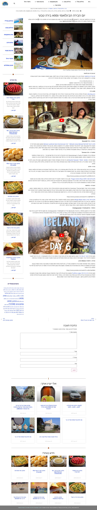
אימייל (75, 357)
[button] (14, 3)
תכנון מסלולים (8, 65)
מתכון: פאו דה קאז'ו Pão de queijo (13, 164)
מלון (19, 301)
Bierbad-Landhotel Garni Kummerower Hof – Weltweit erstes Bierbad (63, 144)
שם (75, 351)
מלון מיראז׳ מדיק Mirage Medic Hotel (84, 199)
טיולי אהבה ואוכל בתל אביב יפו (48, 437)
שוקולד (19, 312)
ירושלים (10, 296)
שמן (13, 312)
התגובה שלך (73, 332)
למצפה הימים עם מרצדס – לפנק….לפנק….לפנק (74, 406)
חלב (8, 291)
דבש (18, 291)
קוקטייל (12, 308)
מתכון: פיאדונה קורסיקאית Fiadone (13, 258)
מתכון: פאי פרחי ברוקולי (13, 228)
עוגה (22, 306)
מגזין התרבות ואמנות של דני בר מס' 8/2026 (39, 497)
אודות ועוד (58, 5)
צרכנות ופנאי (40, 2)
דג (14, 291)
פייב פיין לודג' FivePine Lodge (80, 273)
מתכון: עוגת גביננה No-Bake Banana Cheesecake (13, 132)
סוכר (6, 304)
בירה (14, 289)
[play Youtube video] (61, 120)
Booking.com (91, 94)
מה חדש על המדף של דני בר (13, 298)
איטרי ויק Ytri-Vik (83, 256)
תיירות (8, 312)
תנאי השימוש (38, 507)
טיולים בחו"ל (80, 2)
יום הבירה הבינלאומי (90, 76)
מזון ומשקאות (53, 2)
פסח (11, 306)
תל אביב (19, 314)
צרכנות (21, 308)
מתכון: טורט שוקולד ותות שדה (13, 98)
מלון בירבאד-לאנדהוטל (89, 144)
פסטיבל (6, 306)
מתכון (12, 301)
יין (19, 296)
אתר (76, 363)
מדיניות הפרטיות (29, 507)
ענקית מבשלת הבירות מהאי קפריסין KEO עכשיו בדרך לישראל (49, 407)
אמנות (19, 289)
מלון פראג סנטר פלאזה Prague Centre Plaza (83, 179)
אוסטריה (50, 8)
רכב (19, 310)
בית (89, 2)
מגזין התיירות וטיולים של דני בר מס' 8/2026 (20, 497)
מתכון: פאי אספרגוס (13, 196)
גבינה (5, 289)
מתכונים (16, 304)
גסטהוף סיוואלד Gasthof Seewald (78, 160)
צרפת (17, 308)
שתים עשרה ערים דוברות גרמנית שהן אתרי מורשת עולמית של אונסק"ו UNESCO (23, 407)
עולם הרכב (10, 42)
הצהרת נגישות (21, 507)
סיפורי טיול (27, 2)
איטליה (11, 288)
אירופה (55, 8)
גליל (22, 291)
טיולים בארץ (67, 2)
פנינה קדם (16, 306)
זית (11, 291)
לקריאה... (13, 110)
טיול (11, 293)
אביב (22, 288)
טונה (20, 293)
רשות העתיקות (11, 310)
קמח (7, 308)
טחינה (15, 293)
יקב (15, 296)
